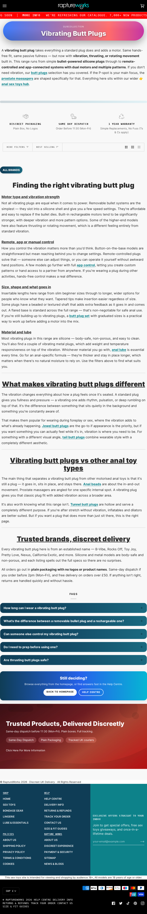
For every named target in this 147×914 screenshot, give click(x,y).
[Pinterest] (135, 903)
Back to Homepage (60, 691)
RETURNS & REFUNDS (58, 810)
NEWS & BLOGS (54, 863)
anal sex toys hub (15, 84)
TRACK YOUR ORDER (57, 816)
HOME (7, 798)
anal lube (119, 350)
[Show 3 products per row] (132, 147)
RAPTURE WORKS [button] (53, 834)
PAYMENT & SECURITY (58, 852)
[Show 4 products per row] (140, 147)
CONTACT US (52, 822)
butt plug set (79, 316)
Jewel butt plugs (55, 426)
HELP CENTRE (53, 798)
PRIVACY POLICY (14, 852)
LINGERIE (9, 816)
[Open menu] (8, 6)
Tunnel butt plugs (84, 504)
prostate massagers (17, 78)
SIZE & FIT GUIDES (55, 828)
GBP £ (10, 891)
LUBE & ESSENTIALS (16, 822)
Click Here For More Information (25, 750)
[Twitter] (120, 903)
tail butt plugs (73, 437)
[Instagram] (142, 903)
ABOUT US (9, 839)
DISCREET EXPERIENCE (59, 845)
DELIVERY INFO (54, 804)
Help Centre (91, 692)
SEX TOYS (9, 804)
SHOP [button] (5, 793)
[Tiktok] (128, 903)
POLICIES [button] (8, 834)
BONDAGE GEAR (13, 810)
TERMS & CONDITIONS (17, 857)
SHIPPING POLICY (14, 845)
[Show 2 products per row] (126, 147)
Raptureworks (15, 899)
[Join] (139, 841)
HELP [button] (47, 793)
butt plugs (39, 73)
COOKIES (8, 863)
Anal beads (92, 484)
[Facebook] (113, 903)
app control (86, 265)
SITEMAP (50, 857)
